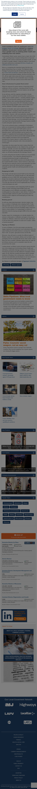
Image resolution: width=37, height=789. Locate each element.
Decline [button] (22, 14)
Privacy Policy (20, 5)
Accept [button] (14, 14)
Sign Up (18, 41)
